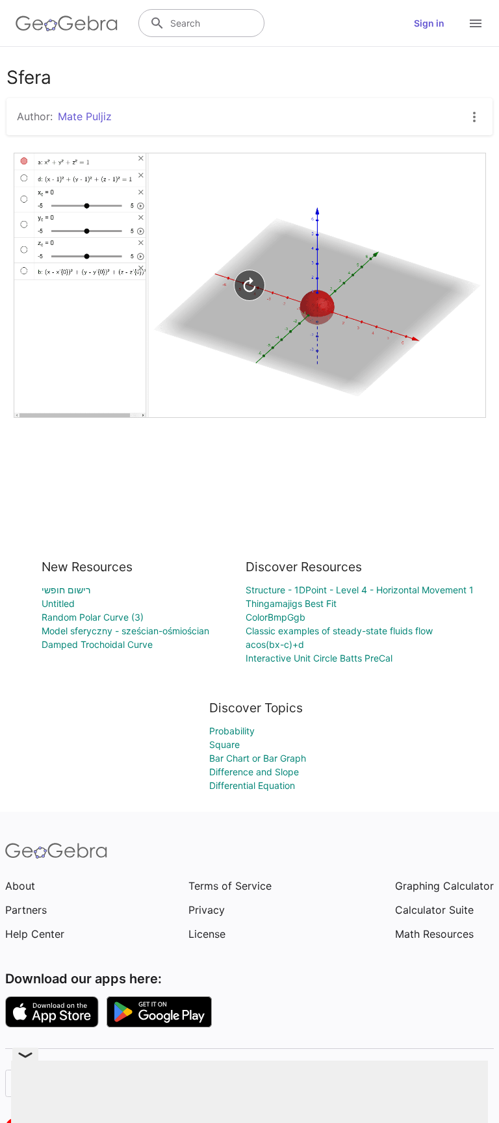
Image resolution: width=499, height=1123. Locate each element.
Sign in (429, 23)
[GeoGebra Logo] (67, 23)
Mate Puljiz (85, 116)
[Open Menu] (475, 23)
